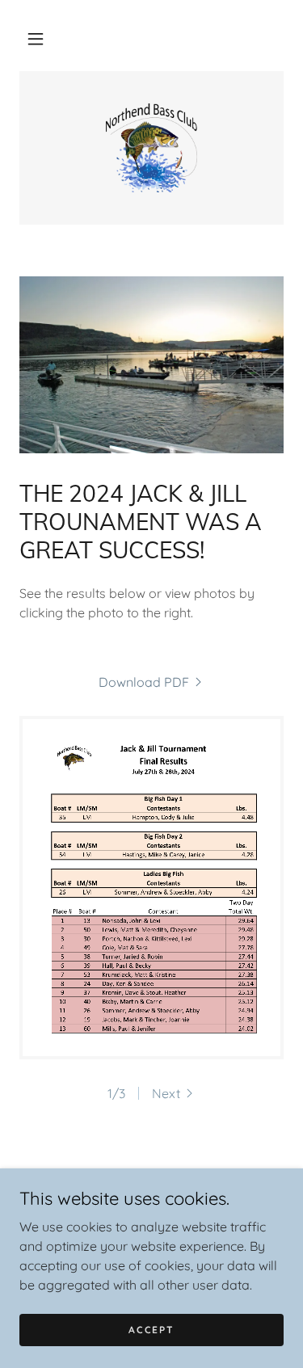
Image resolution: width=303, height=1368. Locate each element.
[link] (152, 147)
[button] (35, 39)
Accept (151, 1330)
